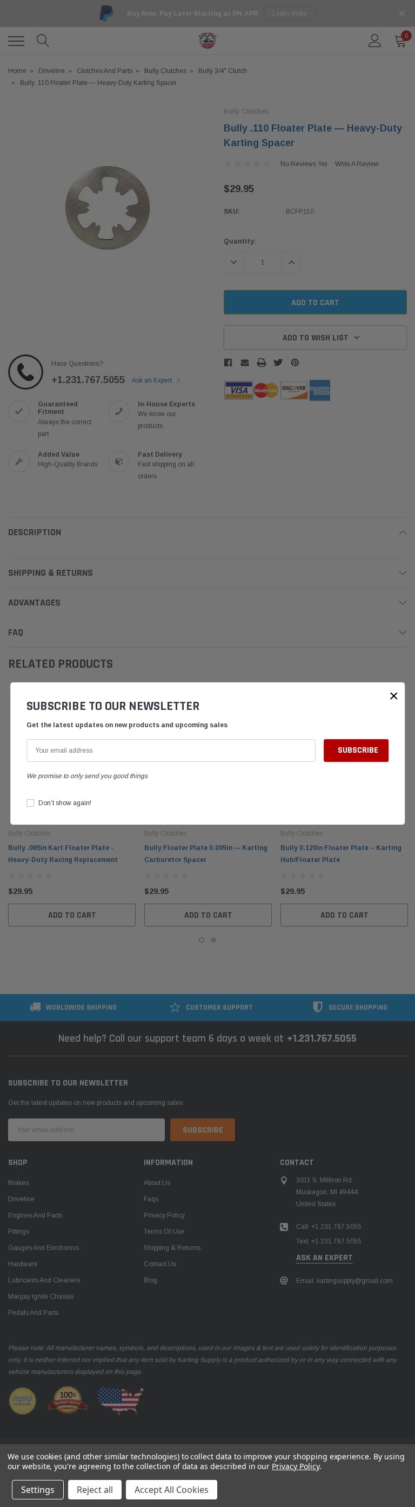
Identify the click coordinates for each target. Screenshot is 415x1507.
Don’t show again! (64, 803)
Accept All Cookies (172, 1490)
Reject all (95, 1490)
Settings (38, 1490)
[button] (394, 696)
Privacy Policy (295, 1466)
